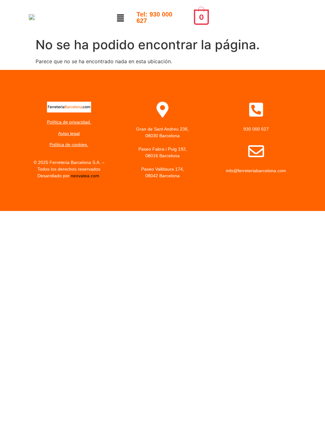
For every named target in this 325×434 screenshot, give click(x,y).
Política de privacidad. (69, 122)
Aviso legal (69, 133)
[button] (120, 18)
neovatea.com (86, 175)
